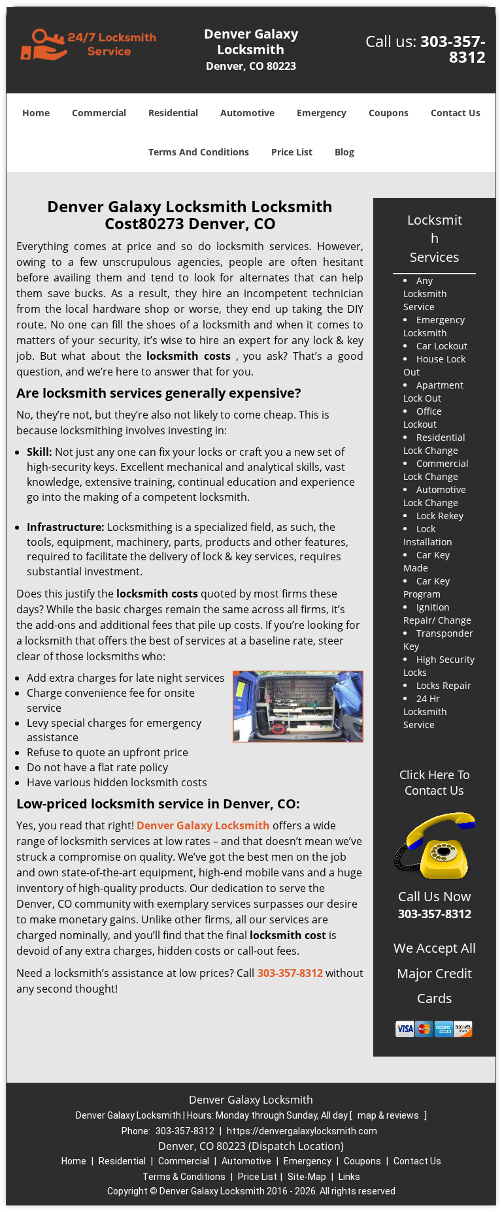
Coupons (389, 112)
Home (36, 112)
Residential (173, 112)
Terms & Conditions (184, 1177)
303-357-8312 (453, 48)
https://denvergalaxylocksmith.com (302, 1131)
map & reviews (389, 1115)
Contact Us (455, 112)
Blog (344, 152)
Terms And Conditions (198, 152)
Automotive (247, 112)
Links (349, 1177)
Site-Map (307, 1177)
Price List (291, 152)
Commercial (99, 112)
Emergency (321, 112)
